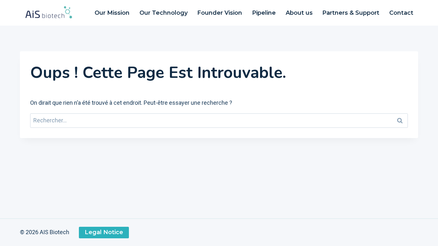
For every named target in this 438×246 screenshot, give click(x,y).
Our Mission (112, 12)
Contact (401, 12)
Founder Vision (219, 12)
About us (299, 12)
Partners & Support (350, 12)
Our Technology (163, 12)
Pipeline (264, 12)
